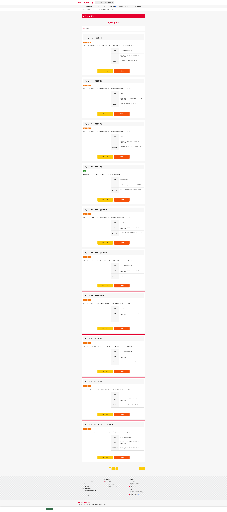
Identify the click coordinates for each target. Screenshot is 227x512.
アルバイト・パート (108, 481)
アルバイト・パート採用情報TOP (89, 481)
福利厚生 (121, 6)
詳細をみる (105, 71)
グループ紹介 (112, 6)
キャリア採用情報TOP (86, 486)
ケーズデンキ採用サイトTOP (87, 9)
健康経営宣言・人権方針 (101, 6)
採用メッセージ (89, 6)
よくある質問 (138, 6)
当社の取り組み (129, 6)
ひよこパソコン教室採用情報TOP (100, 9)
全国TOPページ (85, 479)
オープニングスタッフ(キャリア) (111, 486)
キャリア (106, 483)
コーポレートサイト (134, 494)
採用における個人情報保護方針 (136, 491)
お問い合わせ (132, 489)
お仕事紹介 (85, 483)
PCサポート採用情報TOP (87, 493)
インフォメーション (86, 495)
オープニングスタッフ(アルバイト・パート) (113, 484)
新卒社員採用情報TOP (86, 488)
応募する (122, 71)
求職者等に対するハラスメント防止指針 (137, 492)
